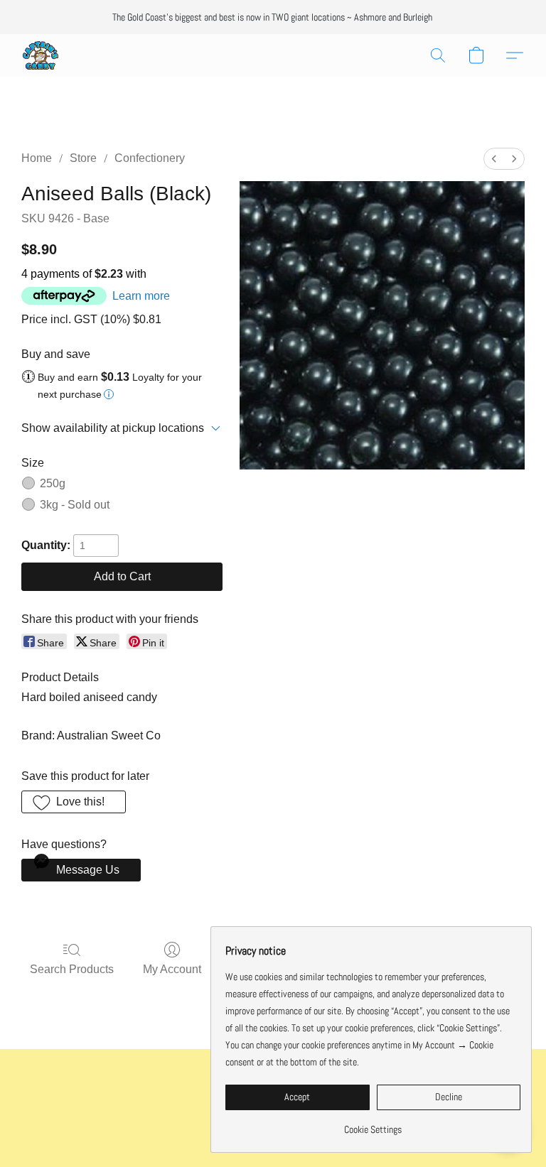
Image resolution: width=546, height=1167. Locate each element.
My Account (172, 969)
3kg (74, 505)
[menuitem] (494, 158)
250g (52, 483)
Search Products (72, 969)
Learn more (141, 296)
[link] (372, 1124)
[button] (40, 55)
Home (36, 158)
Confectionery (149, 158)
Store (83, 158)
